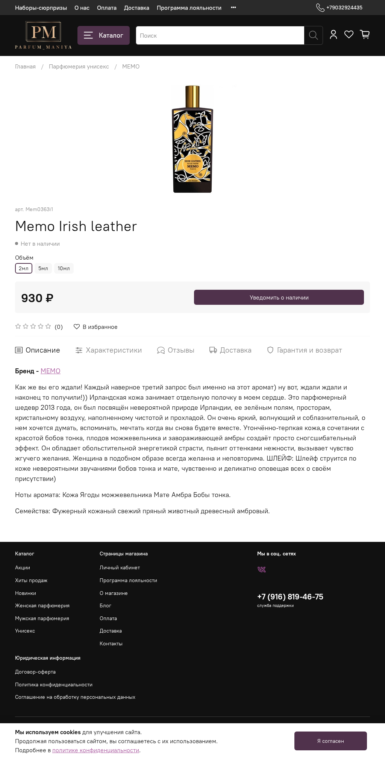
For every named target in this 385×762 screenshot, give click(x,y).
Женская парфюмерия (42, 605)
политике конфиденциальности (95, 750)
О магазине (114, 593)
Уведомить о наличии (279, 297)
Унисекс (25, 630)
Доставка (136, 7)
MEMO (130, 66)
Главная (25, 66)
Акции (22, 567)
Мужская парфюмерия (42, 618)
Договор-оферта (35, 671)
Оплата (107, 7)
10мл (64, 268)
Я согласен (330, 741)
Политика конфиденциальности (53, 684)
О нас (81, 7)
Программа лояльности (189, 7)
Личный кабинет (120, 567)
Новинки (25, 593)
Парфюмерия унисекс (79, 66)
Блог (105, 605)
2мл (24, 268)
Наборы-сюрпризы (41, 7)
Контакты (111, 643)
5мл (43, 268)
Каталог (111, 35)
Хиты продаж (31, 580)
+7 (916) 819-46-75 (290, 597)
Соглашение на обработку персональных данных (75, 697)
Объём (24, 257)
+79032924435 (344, 7)
